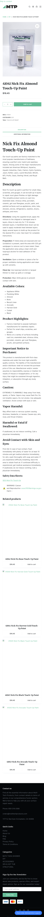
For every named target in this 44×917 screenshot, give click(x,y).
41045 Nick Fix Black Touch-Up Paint (22, 695)
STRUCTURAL (8, 867)
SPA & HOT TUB (9, 864)
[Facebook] (16, 910)
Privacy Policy (8, 841)
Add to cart (27, 104)
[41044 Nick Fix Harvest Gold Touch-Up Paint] (22, 596)
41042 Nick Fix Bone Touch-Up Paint (21, 559)
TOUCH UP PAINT (13, 120)
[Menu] (40, 7)
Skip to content (6, 1)
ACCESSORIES (8, 861)
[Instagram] (24, 910)
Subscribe (10, 895)
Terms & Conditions (10, 844)
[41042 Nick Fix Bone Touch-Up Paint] (22, 529)
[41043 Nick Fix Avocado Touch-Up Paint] (22, 732)
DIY (12, 117)
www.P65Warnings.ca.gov (31, 488)
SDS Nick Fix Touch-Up (12, 480)
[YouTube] (28, 910)
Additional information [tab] (22, 134)
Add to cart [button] (32, 564)
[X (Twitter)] (20, 910)
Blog (4, 836)
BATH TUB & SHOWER (11, 856)
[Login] (33, 6)
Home (5, 831)
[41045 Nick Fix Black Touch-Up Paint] (22, 665)
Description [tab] (22, 129)
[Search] (29, 6)
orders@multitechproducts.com (15, 814)
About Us (6, 833)
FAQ (4, 839)
